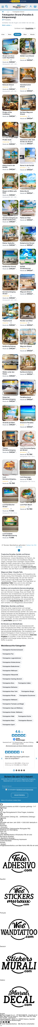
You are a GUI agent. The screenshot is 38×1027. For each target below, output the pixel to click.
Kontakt (3, 844)
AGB (1, 839)
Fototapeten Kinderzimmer (11, 662)
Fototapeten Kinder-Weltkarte (12, 712)
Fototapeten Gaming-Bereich (12, 679)
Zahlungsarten (15, 828)
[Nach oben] (1, 1026)
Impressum (23, 839)
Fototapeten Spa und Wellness (13, 708)
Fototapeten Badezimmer (11, 666)
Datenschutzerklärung (11, 839)
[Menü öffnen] (4, 7)
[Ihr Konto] (31, 6)
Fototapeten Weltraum (10, 670)
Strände (17, 34)
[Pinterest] (6, 1022)
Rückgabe (23, 828)
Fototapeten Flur (8, 654)
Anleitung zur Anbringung (9, 830)
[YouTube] (9, 1022)
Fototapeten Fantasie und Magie (13, 704)
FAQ (28, 828)
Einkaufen (4, 827)
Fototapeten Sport (9, 724)
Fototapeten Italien (24, 683)
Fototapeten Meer (9, 720)
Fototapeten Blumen (25, 720)
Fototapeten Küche (24, 716)
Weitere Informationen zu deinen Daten (11, 800)
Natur (9, 34)
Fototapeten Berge (27, 691)
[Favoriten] (26, 6)
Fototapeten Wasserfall (10, 674)
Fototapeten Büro (8, 683)
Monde (32, 34)
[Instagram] (1, 1022)
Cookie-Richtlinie (6, 841)
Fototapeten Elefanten (10, 687)
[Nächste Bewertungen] (36, 758)
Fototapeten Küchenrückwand (13, 650)
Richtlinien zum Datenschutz (25, 790)
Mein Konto (22, 845)
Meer (25, 34)
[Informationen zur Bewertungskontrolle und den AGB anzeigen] (37, 742)
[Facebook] (4, 1022)
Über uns (4, 833)
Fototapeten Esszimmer (27, 695)
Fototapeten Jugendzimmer (12, 658)
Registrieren (19, 795)
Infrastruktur (19, 834)
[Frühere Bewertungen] (1, 758)
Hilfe (28, 845)
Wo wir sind (28, 834)
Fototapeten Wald (8, 716)
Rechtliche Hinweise (7, 838)
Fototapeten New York (10, 691)
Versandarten (4, 828)
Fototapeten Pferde (9, 695)
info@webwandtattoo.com (9, 845)
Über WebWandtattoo (7, 834)
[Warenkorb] (35, 6)
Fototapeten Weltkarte (10, 699)
